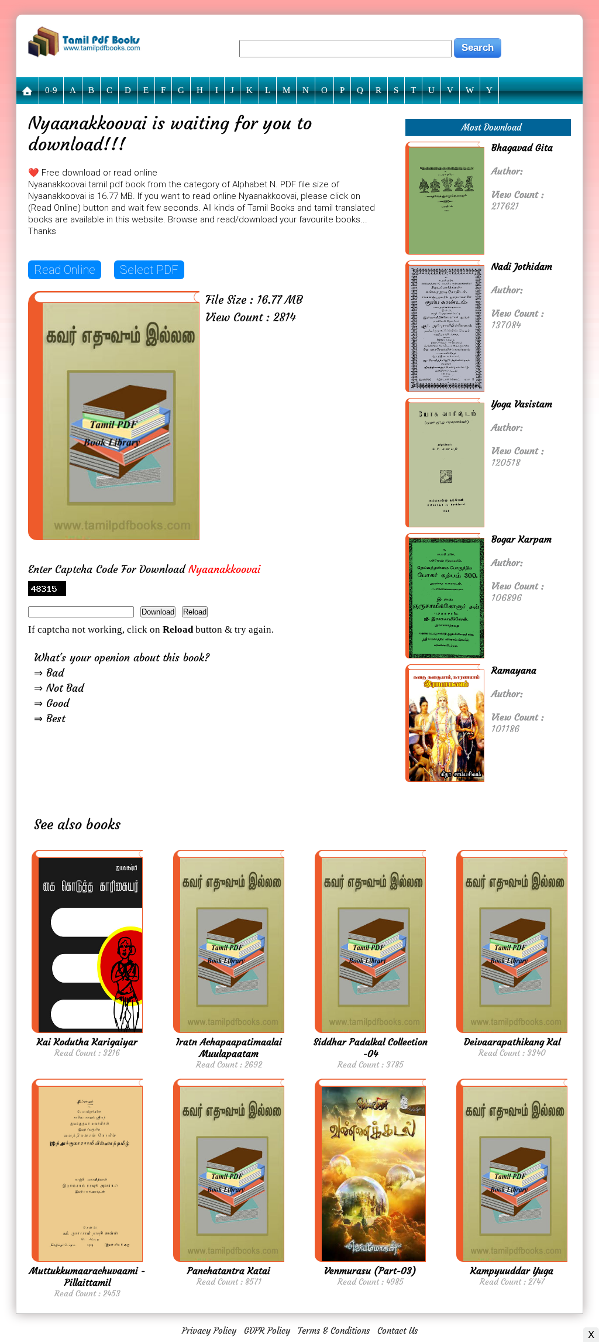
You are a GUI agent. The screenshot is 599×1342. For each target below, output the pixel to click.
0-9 (51, 90)
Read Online (64, 270)
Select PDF (149, 270)
